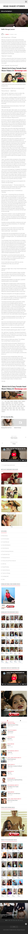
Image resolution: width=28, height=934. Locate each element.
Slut (10, 409)
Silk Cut (9, 745)
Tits (19, 409)
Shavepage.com (20, 71)
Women (3, 411)
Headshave (4, 406)
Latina (18, 406)
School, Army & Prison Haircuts (9, 560)
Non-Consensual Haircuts (7, 551)
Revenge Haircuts (6, 557)
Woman (23, 409)
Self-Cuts (4, 563)
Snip (17, 409)
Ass (5, 401)
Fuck (10, 404)
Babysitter (9, 738)
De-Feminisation (5, 538)
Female (3, 404)
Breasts (23, 401)
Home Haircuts (5, 548)
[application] (14, 454)
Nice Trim (9, 772)
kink (10, 406)
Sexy (19, 408)
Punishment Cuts (6, 554)
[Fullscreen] (25, 460)
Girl (12, 404)
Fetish (7, 404)
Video (3, 579)
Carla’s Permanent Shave (12, 724)
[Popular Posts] (20, 720)
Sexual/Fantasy (5, 567)
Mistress (10, 408)
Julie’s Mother (10, 731)
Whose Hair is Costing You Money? (14, 766)
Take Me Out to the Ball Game (13, 793)
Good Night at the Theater (12, 786)
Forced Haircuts (5, 542)
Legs (21, 406)
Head (22, 404)
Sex (16, 408)
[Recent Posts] (7, 720)
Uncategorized (5, 576)
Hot (7, 406)
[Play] (2, 460)
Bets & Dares (5, 535)
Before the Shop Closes (12, 800)
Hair (15, 404)
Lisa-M (7, 34)
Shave (22, 408)
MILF (3, 408)
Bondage (15, 401)
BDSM (11, 401)
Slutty (14, 409)
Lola (24, 406)
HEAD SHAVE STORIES (14, 6)
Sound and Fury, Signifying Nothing (14, 779)
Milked (6, 408)
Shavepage (4, 409)
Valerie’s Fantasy (17, 427)
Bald (8, 401)
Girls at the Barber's (6, 11)
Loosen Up (9, 752)
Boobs (19, 401)
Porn (14, 408)
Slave (8, 409)
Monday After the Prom (6, 427)
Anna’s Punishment (11, 759)
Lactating (14, 406)
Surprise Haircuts (6, 570)
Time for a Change (6, 573)
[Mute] (23, 460)
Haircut (19, 404)
